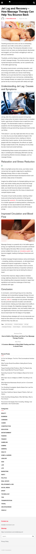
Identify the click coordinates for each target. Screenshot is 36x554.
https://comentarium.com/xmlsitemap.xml (12, 532)
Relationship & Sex (7, 484)
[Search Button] (33, 536)
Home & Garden (6, 455)
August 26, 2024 (23, 18)
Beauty (3, 413)
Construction (6, 426)
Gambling (4, 442)
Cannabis (4, 419)
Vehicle (3, 510)
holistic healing (18, 324)
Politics (4, 478)
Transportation (6, 500)
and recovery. (8, 324)
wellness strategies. (27, 326)
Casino (3, 423)
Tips (2, 497)
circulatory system (25, 251)
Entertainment (6, 432)
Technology (5, 494)
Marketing (4, 471)
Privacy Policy (5, 541)
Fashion (3, 436)
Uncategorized (6, 507)
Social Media (5, 487)
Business (4, 416)
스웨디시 (9, 299)
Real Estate (5, 481)
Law (2, 465)
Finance (3, 439)
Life (2, 468)
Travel (3, 504)
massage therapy (6, 326)
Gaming (3, 445)
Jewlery (4, 458)
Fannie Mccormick (11, 18)
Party (3, 474)
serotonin (12, 200)
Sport (3, 491)
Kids (2, 462)
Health (3, 452)
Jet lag (26, 324)
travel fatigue (16, 326)
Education (4, 429)
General (4, 449)
